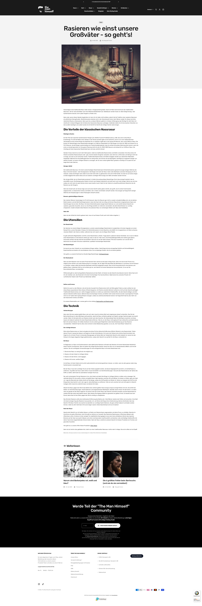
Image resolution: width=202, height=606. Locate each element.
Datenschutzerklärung (77, 574)
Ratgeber (101, 11)
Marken (114, 8)
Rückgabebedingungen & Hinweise (80, 563)
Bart (82, 8)
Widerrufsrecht (75, 571)
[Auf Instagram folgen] (39, 584)
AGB (72, 568)
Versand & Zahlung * (76, 560)
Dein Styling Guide (112, 11)
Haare (75, 8)
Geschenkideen (89, 11)
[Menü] (199, 591)
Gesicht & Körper (102, 8)
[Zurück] (83, 2)
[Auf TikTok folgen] (43, 584)
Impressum (74, 577)
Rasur (90, 8)
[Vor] (118, 2)
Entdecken (124, 8)
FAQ (72, 565)
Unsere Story (74, 557)
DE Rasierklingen (104, 254)
